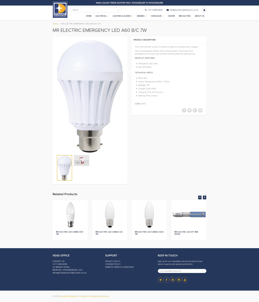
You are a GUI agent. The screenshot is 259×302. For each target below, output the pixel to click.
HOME (89, 16)
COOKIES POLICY (113, 264)
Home (55, 24)
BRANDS (140, 16)
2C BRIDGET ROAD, (61, 267)
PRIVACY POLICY (112, 261)
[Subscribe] (203, 271)
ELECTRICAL (101, 16)
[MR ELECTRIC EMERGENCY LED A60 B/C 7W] (90, 96)
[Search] (118, 10)
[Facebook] (166, 279)
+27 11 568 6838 (155, 10)
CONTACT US (58, 261)
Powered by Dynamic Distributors (94, 296)
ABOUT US (199, 16)
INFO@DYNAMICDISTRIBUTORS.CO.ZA (69, 273)
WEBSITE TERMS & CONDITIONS (119, 267)
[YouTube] (185, 279)
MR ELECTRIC (185, 16)
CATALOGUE (156, 16)
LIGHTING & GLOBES (122, 16)
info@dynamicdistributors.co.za (184, 10)
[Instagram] (178, 279)
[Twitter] (160, 279)
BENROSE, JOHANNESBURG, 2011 (67, 270)
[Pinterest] (172, 279)
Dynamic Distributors (69, 296)
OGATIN (171, 16)
